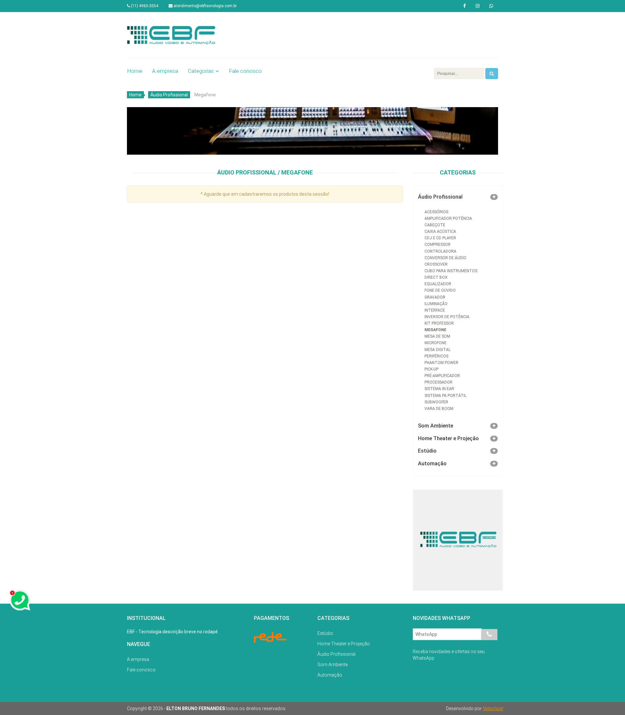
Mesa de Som (437, 336)
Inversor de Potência (446, 317)
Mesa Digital (437, 349)
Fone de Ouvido (440, 290)
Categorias (201, 71)
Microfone (435, 343)
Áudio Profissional (169, 94)
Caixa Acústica (440, 231)
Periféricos (436, 356)
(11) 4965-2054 (144, 6)
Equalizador (437, 284)
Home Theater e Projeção (448, 438)
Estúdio (427, 451)
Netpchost (493, 708)
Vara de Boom (438, 408)
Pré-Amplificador (442, 375)
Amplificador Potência (448, 218)
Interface (434, 310)
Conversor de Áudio (445, 258)
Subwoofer (436, 402)
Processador (438, 382)
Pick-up (431, 369)
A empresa (165, 71)
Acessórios (436, 212)
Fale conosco (245, 71)
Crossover (436, 264)
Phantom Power (441, 362)
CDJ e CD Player (440, 238)
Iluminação (436, 303)
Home (134, 71)
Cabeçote (434, 225)
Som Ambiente (435, 426)
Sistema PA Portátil (445, 395)
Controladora (440, 251)
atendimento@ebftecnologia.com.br (205, 6)
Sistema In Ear (439, 388)
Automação (432, 463)
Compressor (437, 244)
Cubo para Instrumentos (450, 271)
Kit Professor (439, 323)
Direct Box (436, 277)
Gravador (434, 297)
